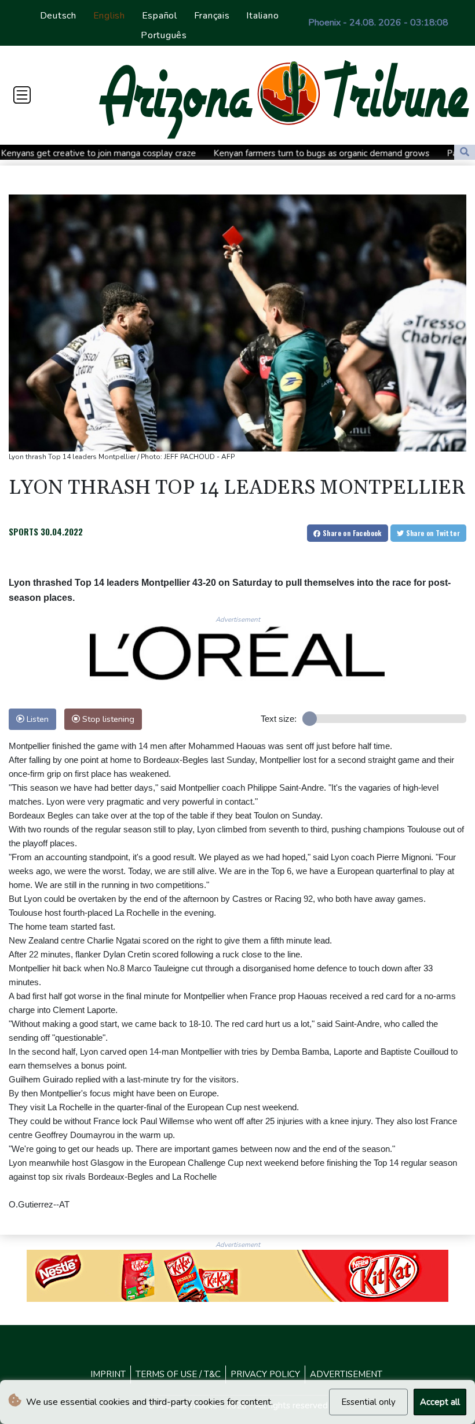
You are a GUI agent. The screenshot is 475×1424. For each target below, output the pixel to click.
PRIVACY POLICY (265, 1374)
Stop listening (107, 719)
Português (164, 35)
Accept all (440, 1402)
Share (351, 533)
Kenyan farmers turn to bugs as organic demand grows (270, 153)
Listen (36, 719)
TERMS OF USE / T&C (178, 1374)
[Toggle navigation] (22, 95)
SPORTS (23, 531)
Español (159, 15)
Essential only (368, 1402)
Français (212, 15)
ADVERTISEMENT (346, 1374)
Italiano (262, 15)
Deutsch (58, 15)
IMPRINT (108, 1374)
